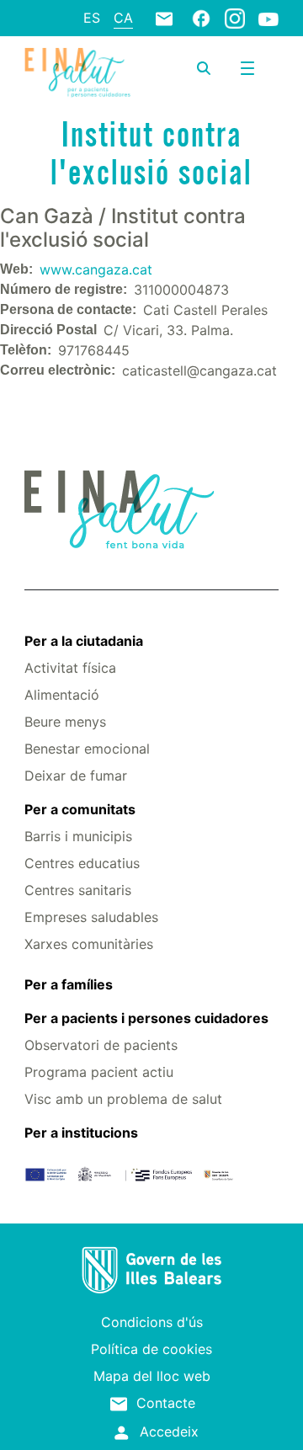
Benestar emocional (87, 748)
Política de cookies (151, 1349)
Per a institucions (81, 1132)
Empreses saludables (91, 917)
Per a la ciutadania (83, 640)
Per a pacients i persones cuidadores (146, 1018)
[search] (203, 68)
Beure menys (65, 721)
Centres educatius (82, 863)
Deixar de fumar (75, 775)
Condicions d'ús (152, 1322)
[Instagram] (235, 17)
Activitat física (70, 667)
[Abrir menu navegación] (247, 68)
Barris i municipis (78, 836)
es (91, 17)
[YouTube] (268, 18)
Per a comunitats (80, 809)
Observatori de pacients (101, 1045)
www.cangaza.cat (96, 269)
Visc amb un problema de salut (123, 1098)
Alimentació (61, 694)
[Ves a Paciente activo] (77, 73)
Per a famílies (68, 984)
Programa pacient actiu (98, 1072)
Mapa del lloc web (151, 1375)
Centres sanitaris (77, 890)
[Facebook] (201, 17)
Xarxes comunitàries (88, 944)
